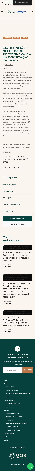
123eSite (22, 448)
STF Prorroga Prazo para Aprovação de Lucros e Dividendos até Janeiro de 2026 (17, 256)
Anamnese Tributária (12, 413)
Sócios (8, 397)
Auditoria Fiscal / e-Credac (14, 417)
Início (5, 380)
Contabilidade (7, 37)
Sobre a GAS (10, 387)
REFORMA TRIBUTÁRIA (13, 427)
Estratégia (8, 191)
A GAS (6, 383)
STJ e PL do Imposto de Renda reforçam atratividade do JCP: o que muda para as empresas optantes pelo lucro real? (16, 290)
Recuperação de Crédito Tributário (16, 423)
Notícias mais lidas (17, 218)
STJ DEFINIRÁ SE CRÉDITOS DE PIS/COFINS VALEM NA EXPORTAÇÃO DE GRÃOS (17, 159)
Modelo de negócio (12, 204)
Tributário (24, 37)
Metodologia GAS (9, 400)
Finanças (16, 37)
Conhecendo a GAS (12, 390)
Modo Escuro (9, 2)
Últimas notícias (17, 224)
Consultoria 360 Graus (13, 403)
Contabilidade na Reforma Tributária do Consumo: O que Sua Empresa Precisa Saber (16, 321)
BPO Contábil (10, 420)
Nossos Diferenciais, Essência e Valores (18, 393)
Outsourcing (10, 407)
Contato (6, 440)
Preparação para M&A (13, 430)
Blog (5, 437)
